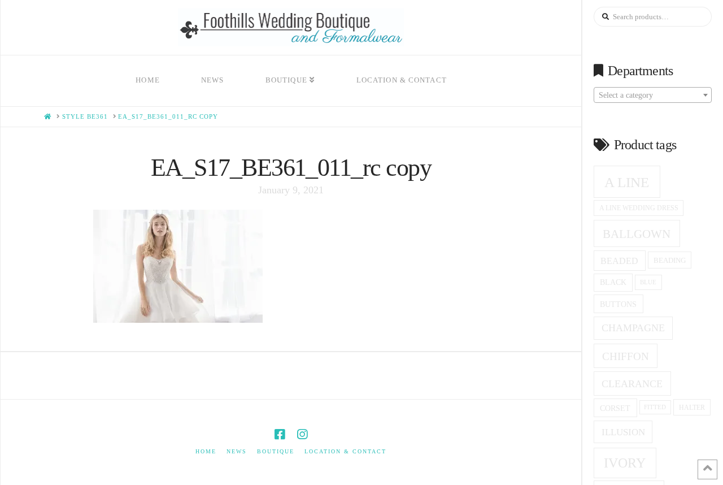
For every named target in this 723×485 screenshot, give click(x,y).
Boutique (275, 451)
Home (205, 451)
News (237, 451)
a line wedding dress (638, 208)
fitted (655, 407)
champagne (633, 328)
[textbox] (652, 95)
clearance (632, 383)
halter (692, 408)
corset (615, 408)
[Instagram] (302, 434)
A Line (626, 182)
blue (648, 282)
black (613, 282)
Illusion (623, 432)
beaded (619, 261)
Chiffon (625, 356)
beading (670, 260)
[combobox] (653, 95)
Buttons (618, 304)
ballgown (636, 234)
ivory (625, 463)
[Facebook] (280, 434)
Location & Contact (345, 451)
